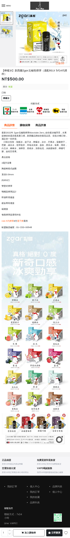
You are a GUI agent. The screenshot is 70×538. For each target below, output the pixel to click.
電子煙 (20, 221)
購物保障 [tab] (25, 125)
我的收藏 (33, 497)
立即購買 (55, 533)
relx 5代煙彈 (8, 221)
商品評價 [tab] (40, 125)
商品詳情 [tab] (9, 125)
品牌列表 (33, 502)
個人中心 (33, 486)
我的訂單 (10, 486)
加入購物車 (30, 533)
